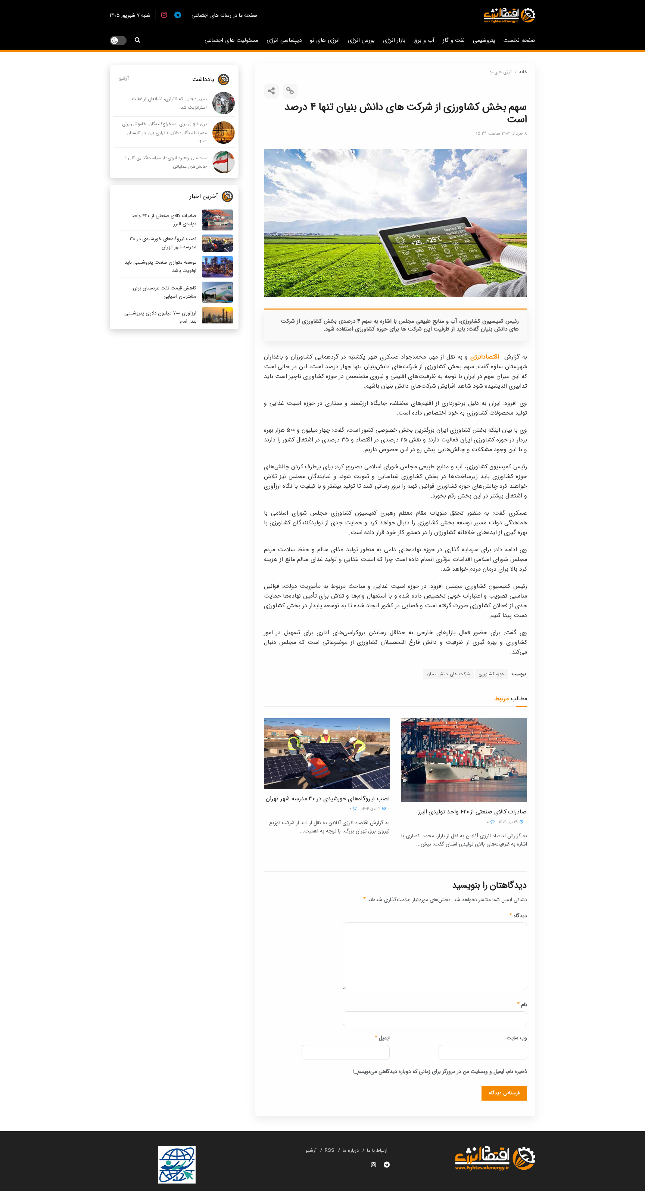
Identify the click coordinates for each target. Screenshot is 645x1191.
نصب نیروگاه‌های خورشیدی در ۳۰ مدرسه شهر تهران (328, 798)
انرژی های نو (325, 40)
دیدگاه (518, 916)
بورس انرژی (361, 40)
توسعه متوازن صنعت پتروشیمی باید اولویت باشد (160, 266)
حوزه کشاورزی (491, 673)
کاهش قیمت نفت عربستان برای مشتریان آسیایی (164, 292)
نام (522, 1005)
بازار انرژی (394, 40)
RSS (329, 1150)
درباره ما (351, 1150)
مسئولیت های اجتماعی (231, 40)
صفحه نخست (519, 40)
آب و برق (424, 40)
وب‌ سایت (517, 1038)
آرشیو (124, 78)
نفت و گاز (454, 40)
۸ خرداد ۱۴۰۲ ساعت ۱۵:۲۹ (501, 133)
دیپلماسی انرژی (284, 40)
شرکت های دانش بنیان (448, 673)
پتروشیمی (484, 40)
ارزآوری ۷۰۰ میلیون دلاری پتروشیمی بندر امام (160, 317)
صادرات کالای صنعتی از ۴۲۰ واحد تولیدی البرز (472, 811)
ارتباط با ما (377, 1150)
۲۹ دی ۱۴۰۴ (509, 822)
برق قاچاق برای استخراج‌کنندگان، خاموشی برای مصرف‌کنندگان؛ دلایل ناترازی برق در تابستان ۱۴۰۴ (164, 132)
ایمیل (382, 1038)
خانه (523, 71)
